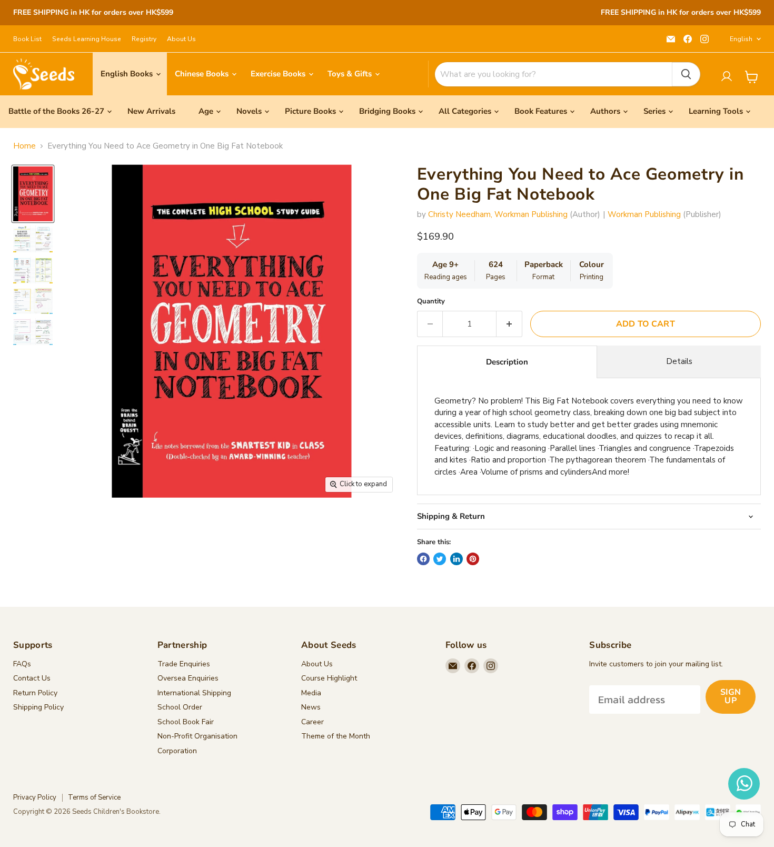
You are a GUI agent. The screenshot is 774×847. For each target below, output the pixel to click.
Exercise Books (279, 73)
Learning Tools (716, 111)
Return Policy (35, 693)
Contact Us (32, 678)
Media (311, 693)
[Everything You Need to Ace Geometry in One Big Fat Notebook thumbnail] (33, 193)
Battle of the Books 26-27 (56, 111)
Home (24, 146)
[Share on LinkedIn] (456, 559)
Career (312, 722)
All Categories (465, 111)
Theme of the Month (335, 736)
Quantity (431, 302)
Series (654, 111)
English (741, 39)
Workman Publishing (644, 214)
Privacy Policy (34, 797)
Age (206, 111)
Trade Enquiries (183, 664)
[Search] (686, 74)
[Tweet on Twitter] (439, 559)
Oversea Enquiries (188, 678)
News (311, 707)
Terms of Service (94, 797)
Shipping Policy (38, 707)
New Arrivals (151, 111)
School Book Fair (185, 722)
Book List (27, 39)
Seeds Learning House (86, 39)
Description (507, 362)
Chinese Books (203, 73)
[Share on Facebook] (423, 559)
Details (679, 361)
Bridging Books (387, 111)
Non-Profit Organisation (197, 736)
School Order (179, 707)
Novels (249, 111)
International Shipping (194, 693)
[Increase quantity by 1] (509, 324)
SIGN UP (730, 696)
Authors (605, 111)
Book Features (540, 111)
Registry (144, 39)
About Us (181, 39)
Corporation (177, 751)
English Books (128, 73)
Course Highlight (329, 678)
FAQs (22, 664)
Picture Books (310, 111)
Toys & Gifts (351, 73)
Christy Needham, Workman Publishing (498, 214)
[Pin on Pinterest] (473, 559)
